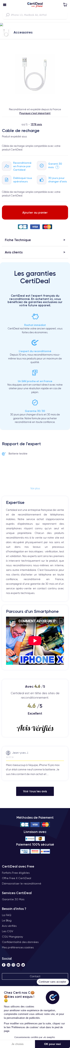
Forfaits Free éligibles (16, 872)
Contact (35, 976)
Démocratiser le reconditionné (21, 883)
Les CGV (7, 931)
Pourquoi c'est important (35, 113)
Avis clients (14, 252)
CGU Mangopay (12, 936)
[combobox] (35, 15)
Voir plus (35, 488)
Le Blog (6, 920)
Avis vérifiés (9, 925)
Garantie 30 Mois (13, 899)
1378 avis (36, 124)
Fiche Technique (18, 240)
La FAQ (6, 915)
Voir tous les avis (35, 791)
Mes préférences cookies (18, 947)
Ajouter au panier (35, 212)
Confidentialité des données (20, 942)
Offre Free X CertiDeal (16, 878)
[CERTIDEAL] (35, 5)
